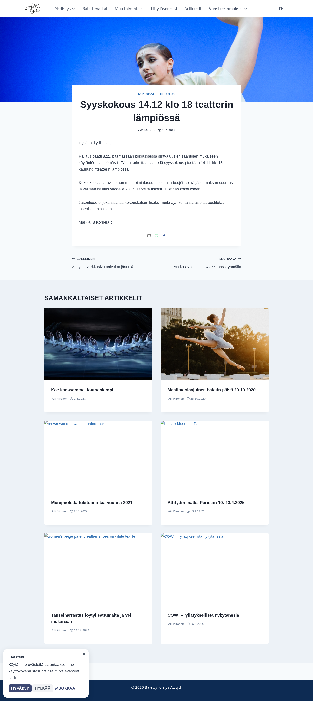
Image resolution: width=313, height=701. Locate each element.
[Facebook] (280, 8)
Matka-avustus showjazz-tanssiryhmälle (207, 263)
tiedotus (167, 94)
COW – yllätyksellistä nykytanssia (203, 615)
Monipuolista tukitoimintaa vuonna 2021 (91, 502)
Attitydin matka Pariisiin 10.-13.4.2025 (206, 502)
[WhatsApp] (156, 236)
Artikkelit (192, 8)
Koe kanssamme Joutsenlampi (82, 390)
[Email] (149, 236)
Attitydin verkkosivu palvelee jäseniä (102, 263)
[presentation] (98, 344)
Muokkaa (65, 688)
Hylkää (42, 688)
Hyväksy (20, 688)
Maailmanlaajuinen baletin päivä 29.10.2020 (212, 390)
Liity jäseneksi (164, 8)
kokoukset (147, 94)
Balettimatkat (95, 8)
